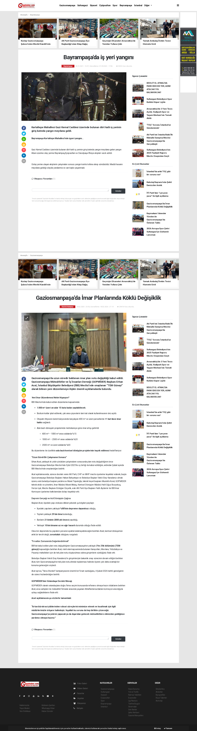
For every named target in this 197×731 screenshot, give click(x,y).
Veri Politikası (25, 711)
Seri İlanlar (132, 710)
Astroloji (159, 701)
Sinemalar (132, 707)
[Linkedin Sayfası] (39, 696)
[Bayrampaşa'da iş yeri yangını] (73, 96)
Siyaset (93, 5)
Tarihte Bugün (134, 704)
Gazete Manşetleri (135, 715)
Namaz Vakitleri (134, 695)
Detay (158, 728)
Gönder (118, 191)
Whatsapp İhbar (48, 708)
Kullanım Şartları (48, 705)
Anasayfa (24, 15)
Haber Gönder (47, 711)
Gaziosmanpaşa (67, 5)
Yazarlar (80, 693)
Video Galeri (82, 688)
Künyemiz (81, 703)
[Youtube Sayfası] (35, 696)
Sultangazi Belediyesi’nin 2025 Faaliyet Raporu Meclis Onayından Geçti (158, 153)
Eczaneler (132, 698)
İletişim (79, 708)
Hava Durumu (134, 689)
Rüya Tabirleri (161, 698)
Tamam (169, 728)
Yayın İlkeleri (25, 708)
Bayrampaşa (126, 5)
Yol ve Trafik (133, 692)
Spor (115, 5)
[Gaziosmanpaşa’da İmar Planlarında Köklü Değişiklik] (73, 342)
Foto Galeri (82, 683)
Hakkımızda (24, 705)
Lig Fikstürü (132, 701)
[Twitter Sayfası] (25, 696)
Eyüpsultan (104, 5)
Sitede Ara (160, 689)
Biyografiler (160, 695)
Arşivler (80, 698)
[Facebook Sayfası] (20, 696)
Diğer (147, 5)
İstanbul (138, 5)
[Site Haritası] (49, 696)
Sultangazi (82, 5)
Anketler (159, 692)
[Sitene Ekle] (54, 696)
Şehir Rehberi (133, 712)
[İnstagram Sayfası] (30, 696)
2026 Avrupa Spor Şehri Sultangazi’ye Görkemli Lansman (158, 231)
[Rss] (44, 696)
